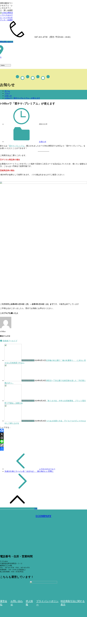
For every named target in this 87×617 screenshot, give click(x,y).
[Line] (43, 441)
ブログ (7, 93)
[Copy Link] (43, 445)
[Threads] (43, 438)
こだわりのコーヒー (47, 469)
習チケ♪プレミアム (16, 146)
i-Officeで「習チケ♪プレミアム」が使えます (22, 98)
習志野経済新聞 (28, 360)
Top (35, 508)
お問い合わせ (7, 42)
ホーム (7, 91)
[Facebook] (43, 430)
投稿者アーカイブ (9, 341)
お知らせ (8, 96)
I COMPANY (43, 516)
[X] (43, 434)
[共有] (43, 449)
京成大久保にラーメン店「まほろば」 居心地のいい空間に (29, 471)
